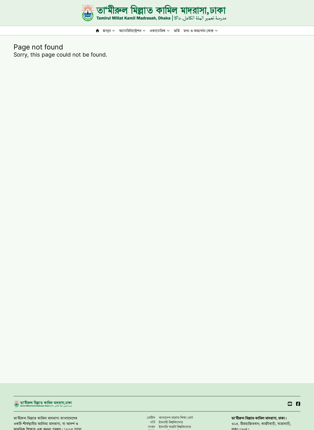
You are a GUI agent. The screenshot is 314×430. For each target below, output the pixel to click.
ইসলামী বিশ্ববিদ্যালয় (171, 422)
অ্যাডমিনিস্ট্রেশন (130, 30)
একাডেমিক (158, 30)
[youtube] (290, 403)
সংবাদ (151, 427)
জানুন (107, 30)
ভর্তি (177, 30)
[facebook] (298, 403)
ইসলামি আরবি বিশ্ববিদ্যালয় (175, 427)
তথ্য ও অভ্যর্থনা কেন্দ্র (198, 30)
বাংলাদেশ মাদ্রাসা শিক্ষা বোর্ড (176, 417)
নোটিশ (151, 417)
